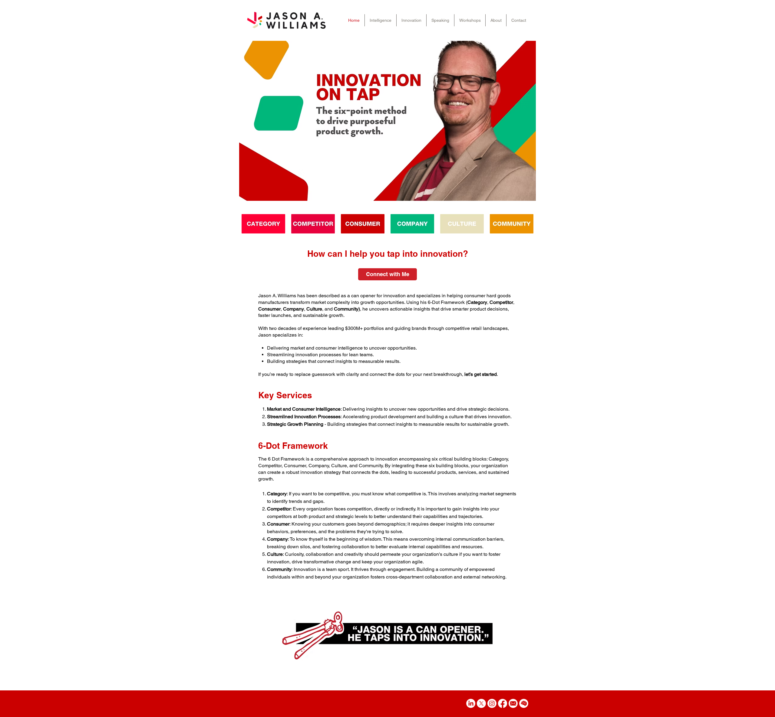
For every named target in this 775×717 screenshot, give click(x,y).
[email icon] (513, 703)
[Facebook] (502, 703)
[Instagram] (491, 703)
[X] (481, 703)
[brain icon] (523, 703)
